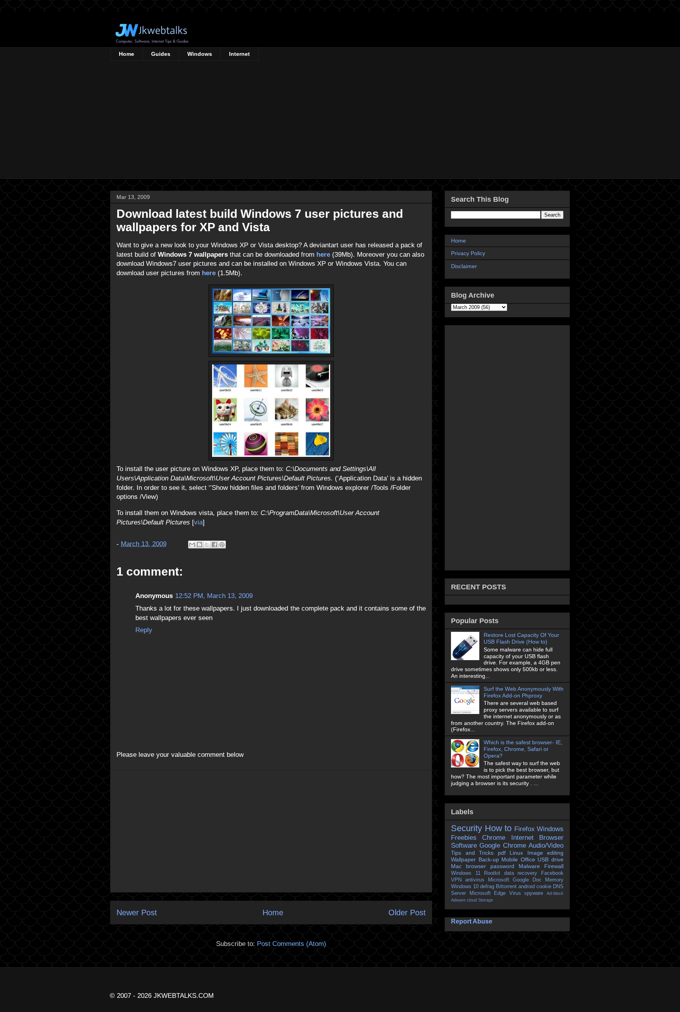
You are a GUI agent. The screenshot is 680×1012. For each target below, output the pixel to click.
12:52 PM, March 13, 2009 (214, 596)
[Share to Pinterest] (222, 544)
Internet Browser (537, 837)
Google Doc (527, 880)
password (502, 866)
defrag (487, 886)
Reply (143, 630)
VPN (456, 880)
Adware (458, 900)
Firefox (524, 829)
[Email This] (192, 544)
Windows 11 (465, 873)
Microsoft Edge (487, 893)
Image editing (545, 853)
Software (464, 845)
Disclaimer (464, 266)
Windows (199, 54)
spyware (533, 893)
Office (528, 859)
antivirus (474, 880)
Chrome (493, 837)
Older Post (407, 912)
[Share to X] (207, 544)
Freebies (464, 837)
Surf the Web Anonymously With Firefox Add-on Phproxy (524, 692)
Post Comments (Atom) (291, 944)
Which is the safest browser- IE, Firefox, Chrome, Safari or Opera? (523, 749)
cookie (543, 886)
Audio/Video (546, 845)
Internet (239, 54)
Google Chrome (502, 845)
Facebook (552, 873)
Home (126, 54)
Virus (515, 893)
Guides (160, 54)
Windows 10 (465, 886)
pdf (502, 853)
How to (498, 828)
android (526, 886)
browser (476, 866)
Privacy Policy (468, 253)
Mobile (509, 859)
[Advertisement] (340, 120)
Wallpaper (463, 859)
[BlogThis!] (199, 544)
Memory (554, 880)
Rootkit (492, 873)
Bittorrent (506, 886)
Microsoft (498, 880)
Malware (529, 866)
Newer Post (136, 912)
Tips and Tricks (472, 853)
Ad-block (555, 893)
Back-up (489, 859)
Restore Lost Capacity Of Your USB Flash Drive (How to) (521, 638)
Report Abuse (471, 921)
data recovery (521, 873)
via (198, 522)
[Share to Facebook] (214, 544)
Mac (456, 866)
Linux (516, 853)
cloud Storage (480, 900)
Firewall (554, 866)
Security (466, 828)
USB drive (551, 859)
